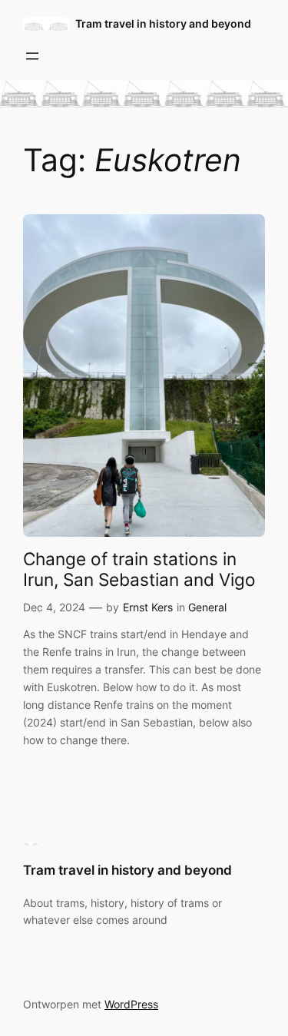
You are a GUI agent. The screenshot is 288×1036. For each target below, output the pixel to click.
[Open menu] (32, 56)
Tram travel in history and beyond (163, 23)
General (207, 607)
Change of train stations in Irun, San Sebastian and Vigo (139, 569)
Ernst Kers (148, 607)
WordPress (131, 1004)
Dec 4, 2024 (54, 607)
